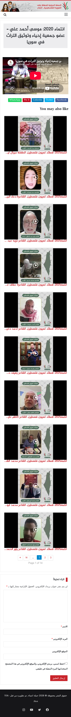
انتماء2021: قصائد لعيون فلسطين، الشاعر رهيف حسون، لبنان (35, 373)
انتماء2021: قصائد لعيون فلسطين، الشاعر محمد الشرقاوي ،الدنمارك (35, 461)
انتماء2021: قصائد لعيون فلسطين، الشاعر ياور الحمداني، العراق (35, 549)
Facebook (62, 100)
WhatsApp (14, 100)
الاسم (64, 626)
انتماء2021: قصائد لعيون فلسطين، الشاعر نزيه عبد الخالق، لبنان (35, 241)
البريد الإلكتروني (60, 638)
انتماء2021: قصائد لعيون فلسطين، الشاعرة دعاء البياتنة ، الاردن (35, 197)
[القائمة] (66, 14)
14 (26, 558)
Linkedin (37, 100)
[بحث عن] (5, 14)
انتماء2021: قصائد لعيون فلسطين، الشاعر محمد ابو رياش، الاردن (35, 505)
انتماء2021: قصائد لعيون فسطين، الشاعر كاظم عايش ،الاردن (35, 417)
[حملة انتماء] (35, 6)
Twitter (49, 100)
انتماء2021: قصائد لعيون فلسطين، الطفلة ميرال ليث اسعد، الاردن (35, 153)
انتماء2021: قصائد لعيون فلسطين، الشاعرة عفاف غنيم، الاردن (35, 285)
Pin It (26, 100)
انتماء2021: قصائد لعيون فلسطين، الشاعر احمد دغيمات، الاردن (35, 329)
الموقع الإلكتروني (60, 651)
